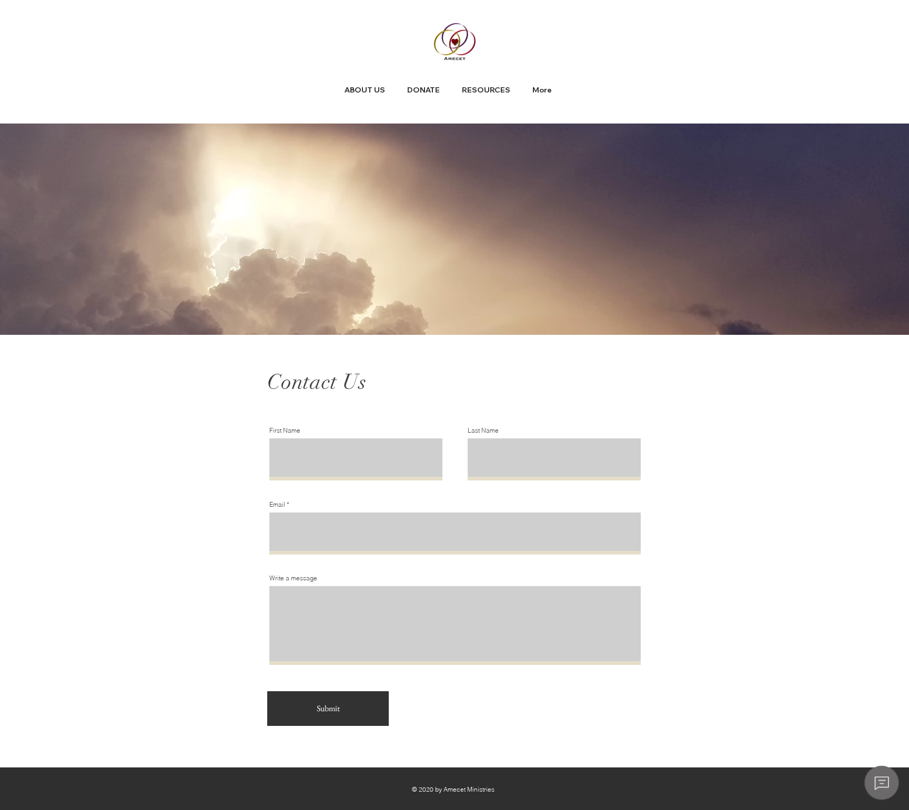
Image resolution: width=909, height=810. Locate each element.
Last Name (483, 430)
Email (277, 504)
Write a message (293, 578)
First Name (284, 430)
